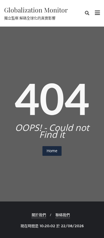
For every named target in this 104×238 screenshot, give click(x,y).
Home (52, 150)
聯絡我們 (62, 215)
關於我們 (39, 215)
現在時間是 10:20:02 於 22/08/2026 (52, 226)
